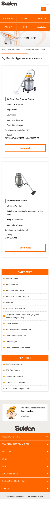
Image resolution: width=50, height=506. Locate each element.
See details (25, 148)
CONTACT (7, 488)
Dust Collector (12, 323)
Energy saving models (15, 382)
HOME (4, 49)
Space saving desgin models (18, 388)
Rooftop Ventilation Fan (16, 336)
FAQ (25, 27)
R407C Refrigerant (14, 364)
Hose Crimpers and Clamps (18, 348)
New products (12, 278)
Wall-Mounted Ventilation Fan (18, 330)
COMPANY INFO (10, 474)
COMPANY (41, 19)
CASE (25, 19)
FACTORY (8, 27)
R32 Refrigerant (13, 370)
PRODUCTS (8, 19)
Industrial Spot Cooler (15, 290)
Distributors (41, 27)
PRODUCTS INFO (14, 49)
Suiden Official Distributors (14, 481)
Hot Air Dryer (11, 342)
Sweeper (9, 302)
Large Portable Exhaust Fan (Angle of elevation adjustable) (22, 316)
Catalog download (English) (17, 130)
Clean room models (14, 376)
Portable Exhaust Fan (15, 308)
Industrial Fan (12, 284)
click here (25, 416)
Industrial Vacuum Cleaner (17, 296)
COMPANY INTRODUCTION (15, 444)
